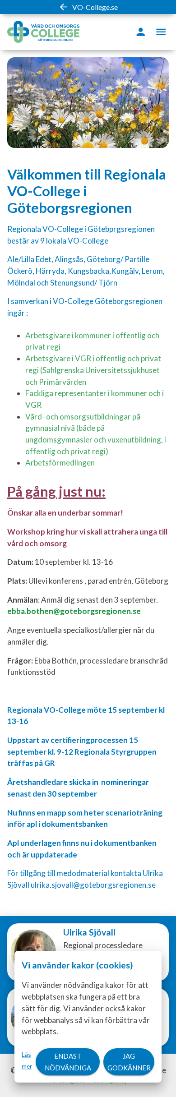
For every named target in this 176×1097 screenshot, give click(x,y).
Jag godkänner (129, 1062)
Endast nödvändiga (68, 1062)
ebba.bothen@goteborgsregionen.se (74, 611)
